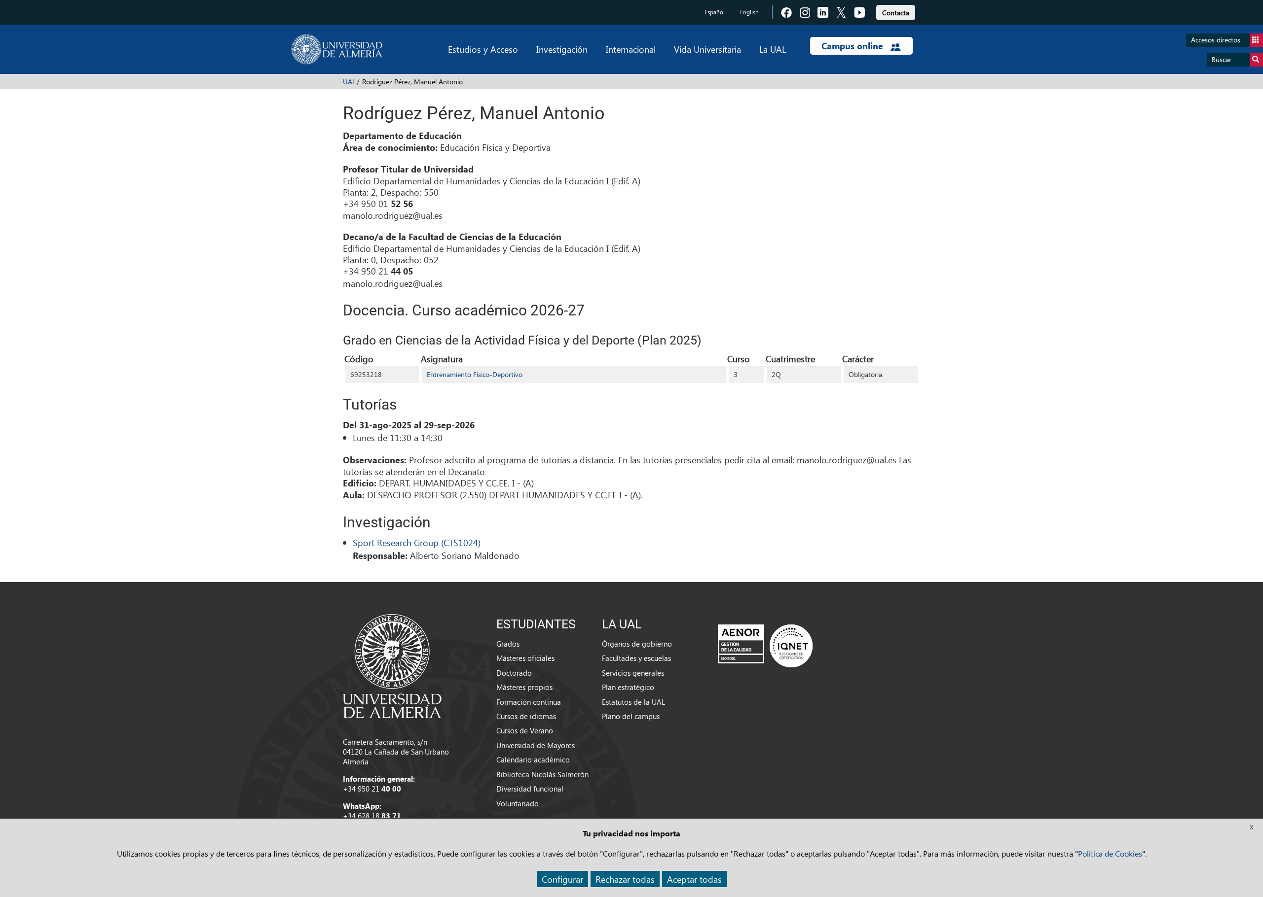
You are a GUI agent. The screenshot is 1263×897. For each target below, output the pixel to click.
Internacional (631, 49)
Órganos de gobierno (637, 644)
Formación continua (528, 702)
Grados (508, 644)
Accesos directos (1215, 39)
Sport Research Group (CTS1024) (417, 542)
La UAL (772, 49)
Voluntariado (517, 803)
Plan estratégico (628, 687)
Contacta (895, 12)
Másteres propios (524, 687)
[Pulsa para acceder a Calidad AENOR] (765, 646)
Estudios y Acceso (483, 49)
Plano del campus (631, 716)
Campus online (853, 46)
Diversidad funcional (529, 789)
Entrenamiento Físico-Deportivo (474, 374)
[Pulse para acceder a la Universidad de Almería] (392, 665)
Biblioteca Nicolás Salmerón (542, 774)
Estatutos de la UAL (633, 702)
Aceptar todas (694, 879)
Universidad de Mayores (535, 745)
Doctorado (514, 673)
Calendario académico (533, 759)
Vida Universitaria (707, 49)
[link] (895, 11)
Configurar (562, 879)
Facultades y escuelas (636, 658)
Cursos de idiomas (526, 716)
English (749, 12)
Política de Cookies (1110, 853)
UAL (349, 81)
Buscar (1221, 59)
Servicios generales (633, 673)
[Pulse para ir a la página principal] (337, 49)
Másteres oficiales (525, 658)
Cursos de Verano (524, 730)
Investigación (562, 49)
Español (715, 12)
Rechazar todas (625, 879)
